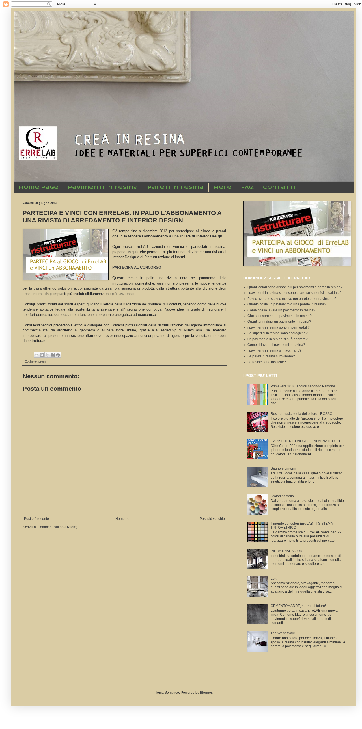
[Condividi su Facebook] (52, 355)
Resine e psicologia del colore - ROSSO (301, 414)
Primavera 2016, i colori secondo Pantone (303, 386)
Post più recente (36, 519)
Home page (124, 519)
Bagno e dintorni (283, 468)
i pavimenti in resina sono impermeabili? (278, 327)
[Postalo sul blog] (42, 355)
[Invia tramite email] (36, 355)
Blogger (206, 693)
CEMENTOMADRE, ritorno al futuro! (298, 606)
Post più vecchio (212, 519)
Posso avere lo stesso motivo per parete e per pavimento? (292, 299)
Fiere (222, 187)
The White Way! (283, 633)
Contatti (279, 187)
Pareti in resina (175, 187)
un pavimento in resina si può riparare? (277, 339)
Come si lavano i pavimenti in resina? (276, 345)
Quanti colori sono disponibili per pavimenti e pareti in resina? (294, 287)
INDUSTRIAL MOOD (286, 551)
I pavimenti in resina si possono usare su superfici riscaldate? (294, 293)
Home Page (39, 187)
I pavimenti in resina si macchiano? (274, 350)
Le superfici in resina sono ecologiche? (277, 333)
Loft (273, 578)
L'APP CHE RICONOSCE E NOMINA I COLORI (306, 441)
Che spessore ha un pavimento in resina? (279, 316)
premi (42, 361)
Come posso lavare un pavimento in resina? (281, 310)
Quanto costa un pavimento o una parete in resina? (286, 304)
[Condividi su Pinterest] (58, 355)
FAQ (247, 187)
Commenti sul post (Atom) (57, 527)
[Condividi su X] (47, 355)
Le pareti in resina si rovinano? (271, 356)
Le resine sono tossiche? (266, 362)
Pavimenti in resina (103, 187)
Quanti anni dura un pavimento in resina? (279, 322)
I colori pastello (282, 496)
